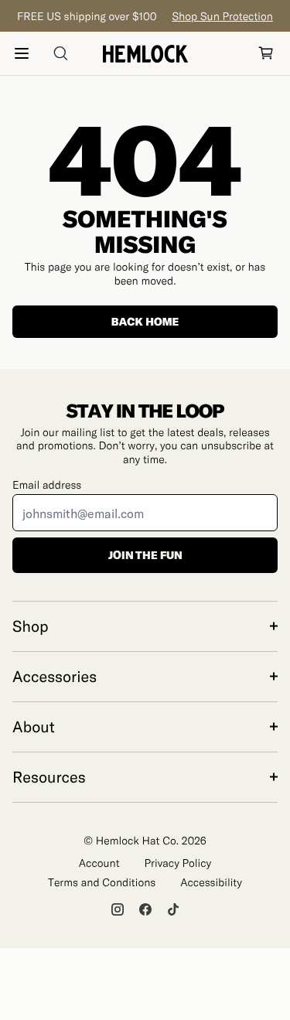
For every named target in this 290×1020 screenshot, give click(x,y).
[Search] (60, 53)
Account (99, 862)
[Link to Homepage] (145, 54)
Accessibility (211, 882)
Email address (46, 484)
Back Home (145, 321)
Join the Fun (145, 554)
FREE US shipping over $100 (145, 15)
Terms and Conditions (101, 882)
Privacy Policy (178, 862)
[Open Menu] (21, 53)
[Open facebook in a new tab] (145, 909)
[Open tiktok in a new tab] (173, 909)
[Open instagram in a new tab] (117, 909)
